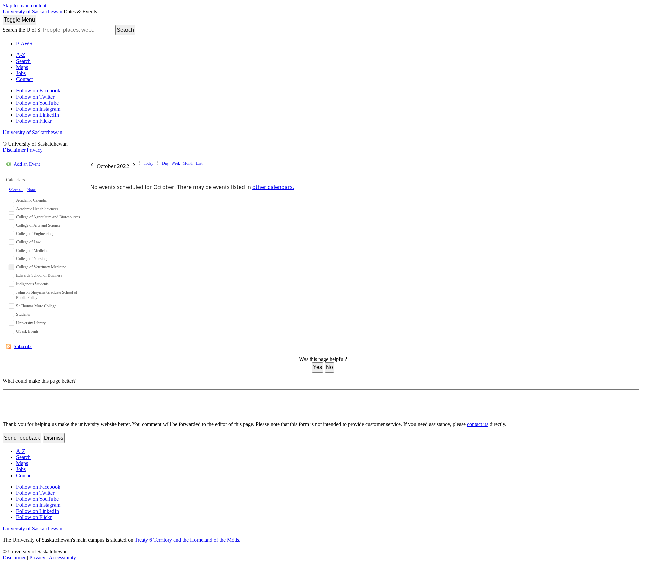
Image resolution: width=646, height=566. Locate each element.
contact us (477, 424)
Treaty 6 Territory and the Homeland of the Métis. (187, 540)
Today (148, 163)
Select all (16, 190)
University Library (31, 322)
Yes (317, 367)
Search (125, 30)
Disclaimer (14, 150)
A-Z (20, 55)
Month (188, 163)
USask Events (27, 331)
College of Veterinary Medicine (41, 267)
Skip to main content (24, 5)
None (31, 190)
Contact (24, 79)
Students (23, 314)
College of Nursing (31, 258)
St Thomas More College (36, 306)
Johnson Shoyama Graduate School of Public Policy (46, 295)
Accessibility (62, 557)
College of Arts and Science (38, 225)
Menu (19, 20)
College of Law (28, 242)
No (329, 367)
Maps (22, 67)
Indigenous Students (32, 283)
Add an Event (27, 164)
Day (165, 163)
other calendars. (273, 187)
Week (175, 163)
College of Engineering (34, 233)
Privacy (35, 150)
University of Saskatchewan (32, 11)
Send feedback (22, 438)
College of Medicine (32, 250)
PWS (24, 43)
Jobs (21, 73)
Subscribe (23, 346)
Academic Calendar (31, 200)
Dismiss (53, 438)
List (199, 163)
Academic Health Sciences (37, 208)
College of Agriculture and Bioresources (48, 217)
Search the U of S (21, 30)
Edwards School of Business (39, 275)
